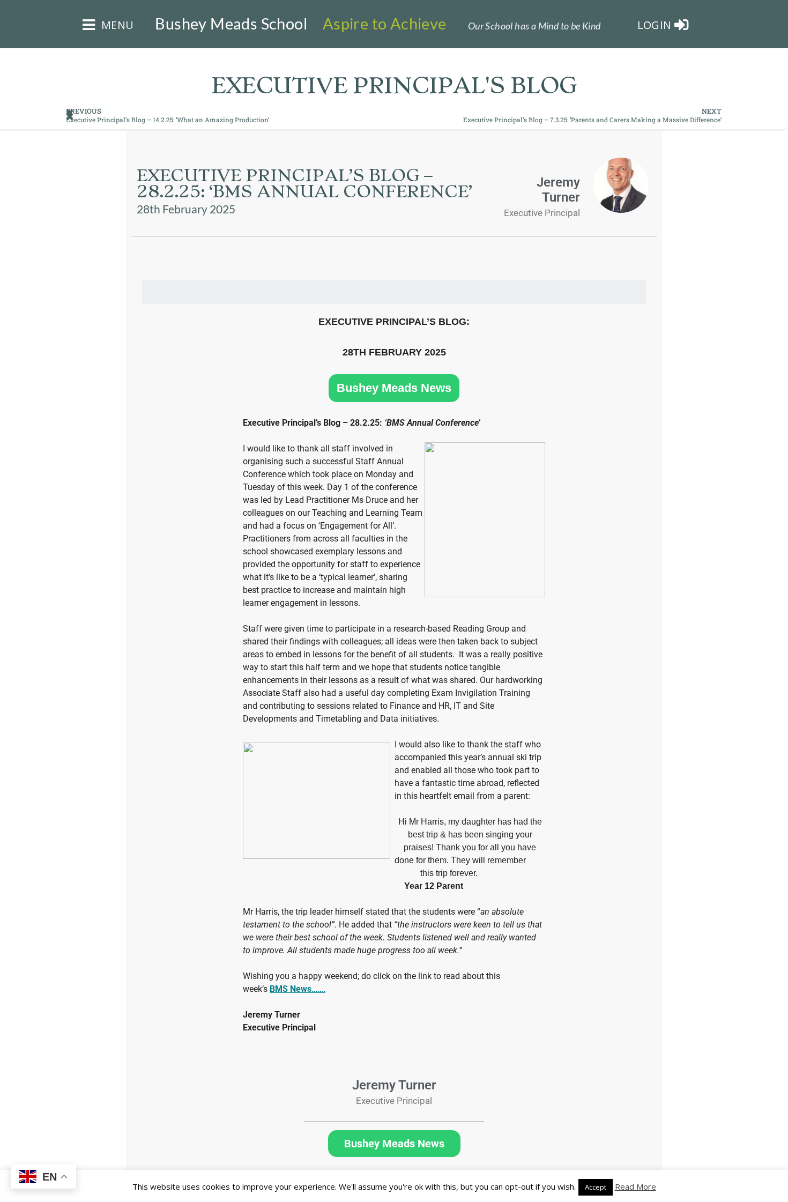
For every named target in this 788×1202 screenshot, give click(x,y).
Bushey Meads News (394, 388)
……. (297, 989)
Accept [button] (595, 1187)
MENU (115, 25)
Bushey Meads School (231, 23)
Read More (635, 1186)
